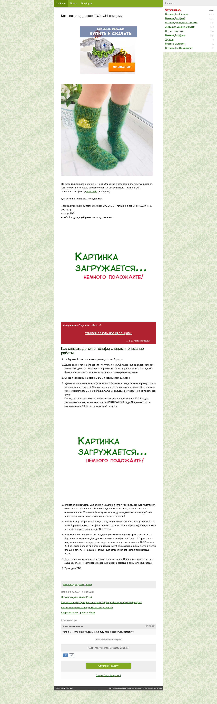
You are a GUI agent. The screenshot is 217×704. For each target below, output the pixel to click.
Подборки (86, 3)
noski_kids (91, 191)
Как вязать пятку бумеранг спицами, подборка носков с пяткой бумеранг (101, 602)
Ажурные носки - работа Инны (78, 612)
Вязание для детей (73, 584)
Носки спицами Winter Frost (76, 597)
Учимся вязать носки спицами (108, 333)
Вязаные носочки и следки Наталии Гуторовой (87, 607)
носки (88, 584)
